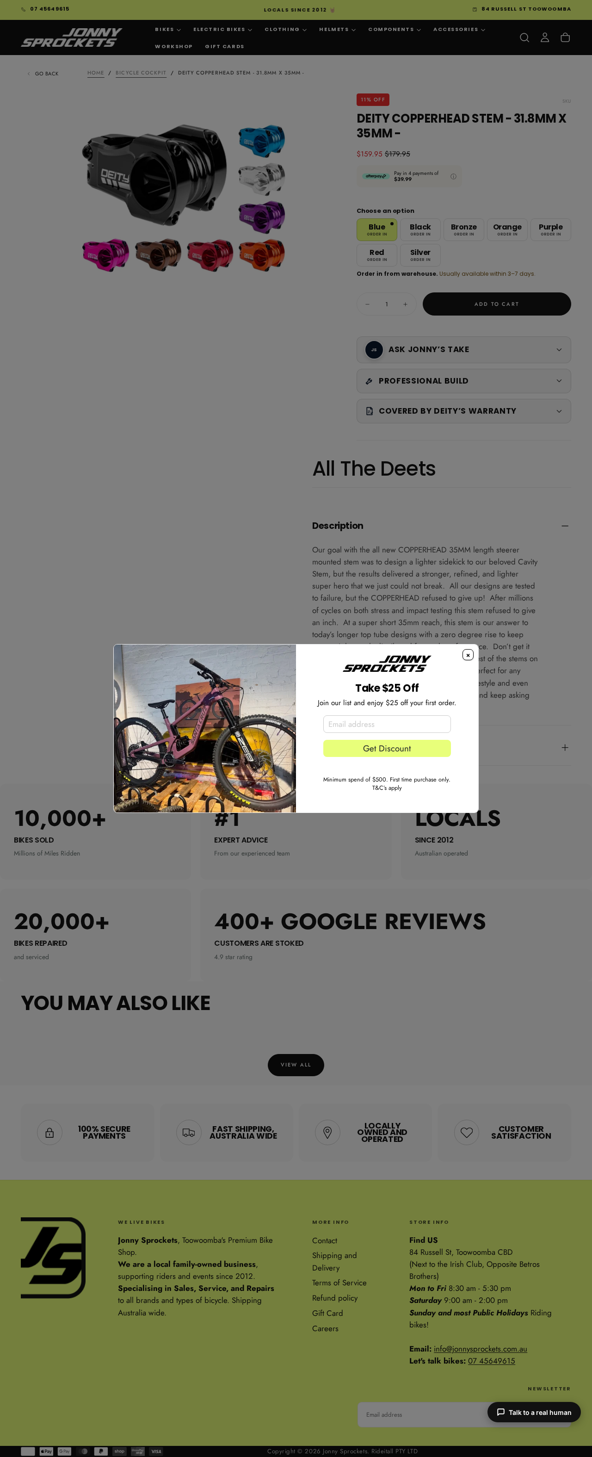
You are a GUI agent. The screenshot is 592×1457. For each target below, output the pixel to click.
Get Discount (387, 748)
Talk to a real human (540, 1412)
